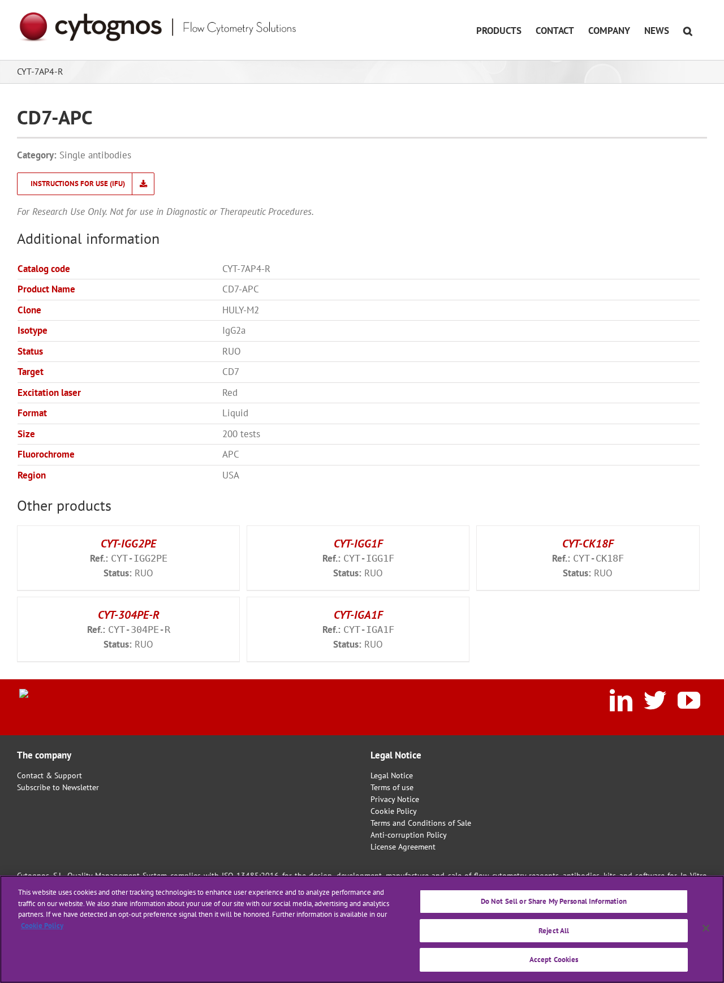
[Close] (705, 928)
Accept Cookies (554, 959)
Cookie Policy (393, 811)
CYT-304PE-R (129, 614)
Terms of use (391, 787)
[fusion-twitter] (655, 700)
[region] (362, 929)
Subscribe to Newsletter (58, 787)
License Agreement (403, 847)
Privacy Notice (394, 799)
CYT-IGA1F (358, 614)
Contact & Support (49, 775)
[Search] (688, 30)
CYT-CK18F (588, 543)
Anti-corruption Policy (408, 835)
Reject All (553, 930)
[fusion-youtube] (689, 700)
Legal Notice (391, 775)
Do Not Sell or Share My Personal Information (554, 901)
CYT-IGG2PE (128, 543)
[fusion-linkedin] (621, 700)
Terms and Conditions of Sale (420, 823)
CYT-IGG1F (358, 543)
